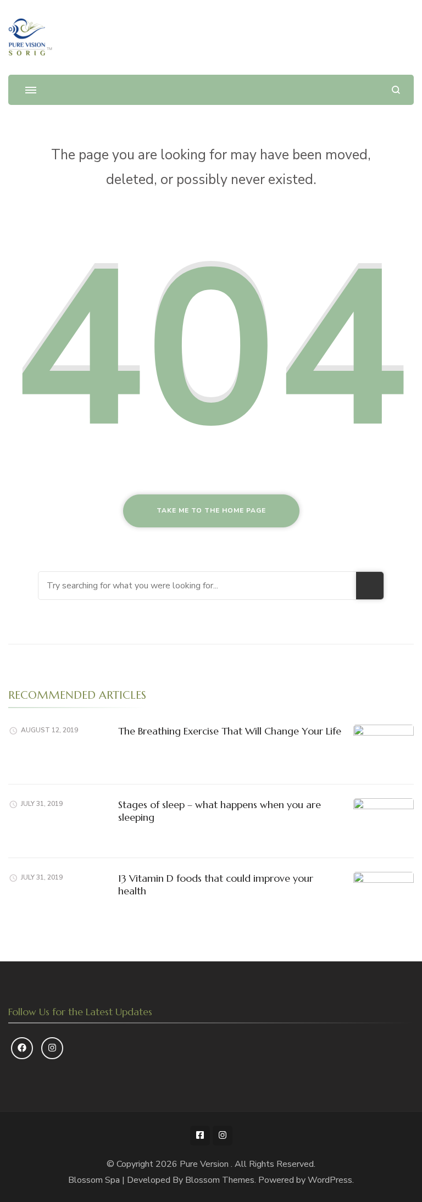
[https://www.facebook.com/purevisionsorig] (22, 1048)
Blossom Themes (219, 1180)
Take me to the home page (211, 510)
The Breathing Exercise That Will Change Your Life (229, 731)
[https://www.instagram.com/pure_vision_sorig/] (52, 1048)
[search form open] (396, 89)
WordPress (330, 1180)
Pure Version (205, 1164)
